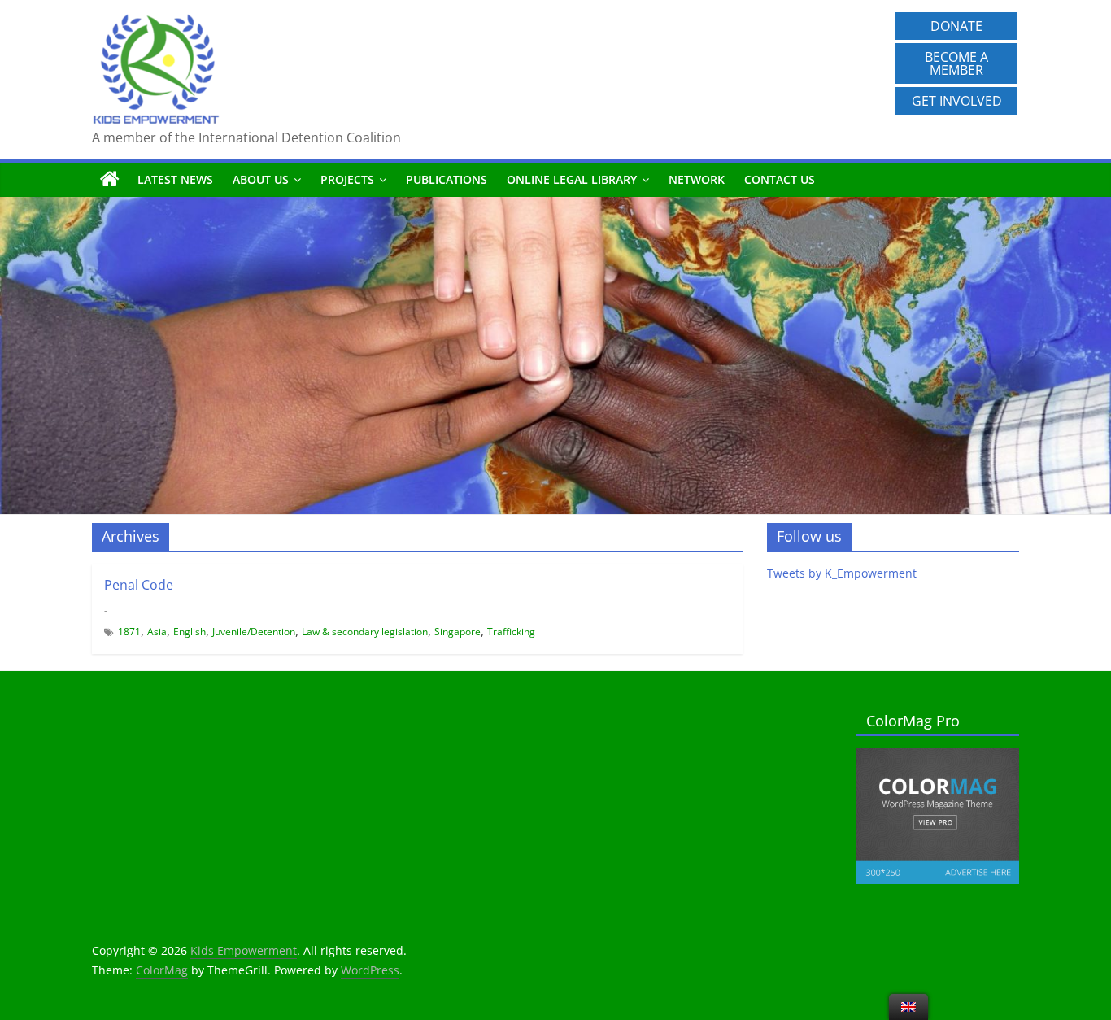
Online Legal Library (572, 179)
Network (697, 179)
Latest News (175, 179)
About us (261, 179)
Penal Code (138, 585)
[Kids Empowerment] (110, 180)
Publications (446, 179)
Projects (347, 179)
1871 (129, 632)
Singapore (457, 632)
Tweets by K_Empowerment (842, 573)
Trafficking (511, 632)
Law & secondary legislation (365, 632)
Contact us (779, 179)
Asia (157, 632)
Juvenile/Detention (253, 632)
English (189, 632)
